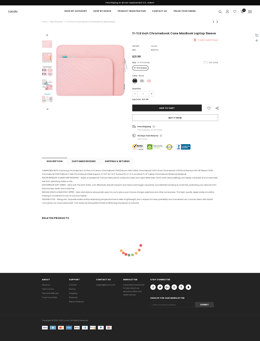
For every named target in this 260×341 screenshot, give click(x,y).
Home (44, 21)
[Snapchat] (188, 287)
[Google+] (167, 287)
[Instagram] (174, 287)
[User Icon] (227, 11)
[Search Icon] (220, 11)
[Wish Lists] (209, 108)
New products (56, 21)
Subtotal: (136, 99)
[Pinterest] (181, 287)
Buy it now (175, 117)
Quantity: (136, 88)
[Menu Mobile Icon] (250, 12)
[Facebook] (153, 287)
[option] (92, 71)
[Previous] (47, 35)
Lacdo (13, 11)
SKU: (134, 50)
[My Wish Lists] (234, 11)
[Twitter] (160, 287)
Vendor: (135, 46)
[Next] (47, 109)
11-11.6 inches (140, 68)
